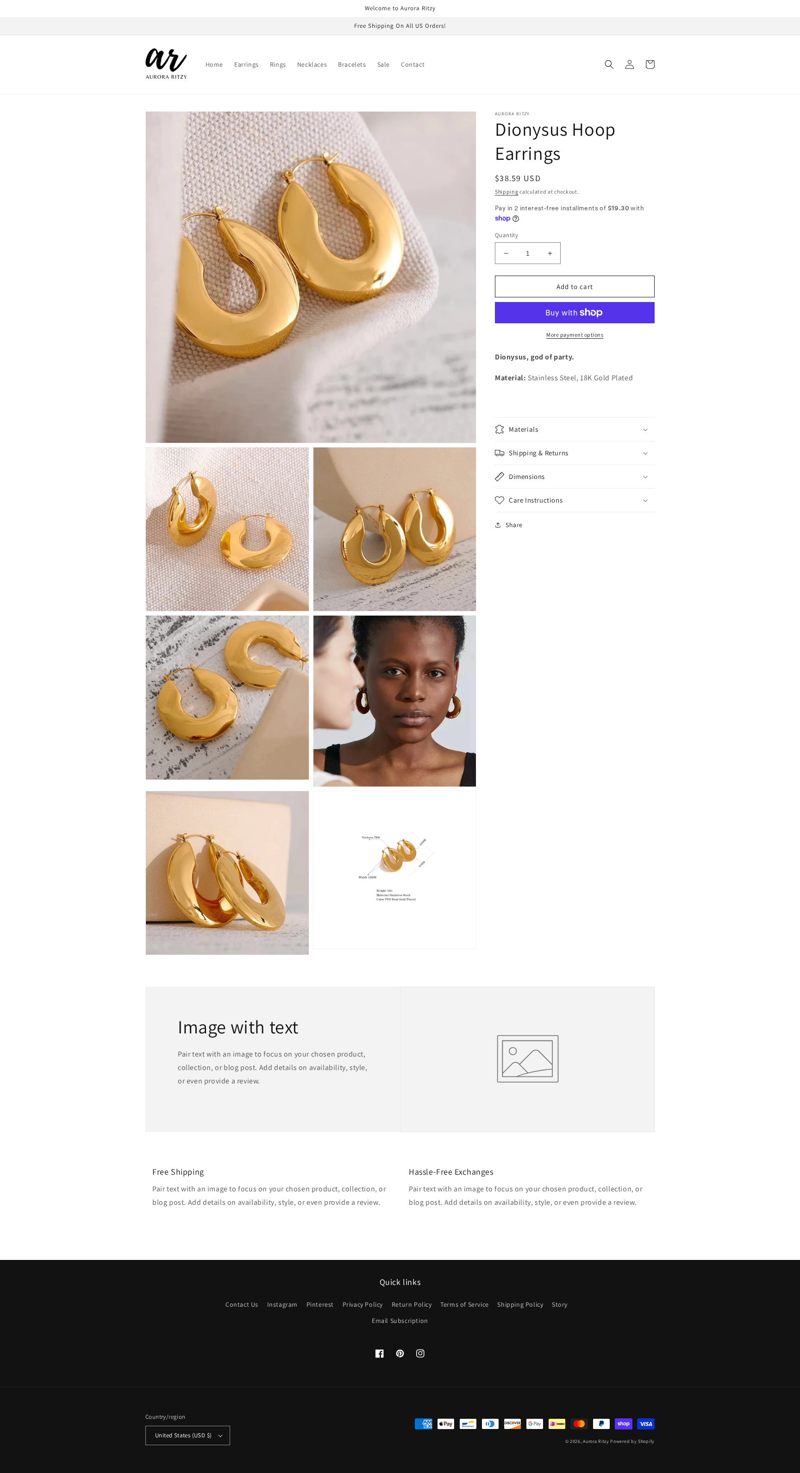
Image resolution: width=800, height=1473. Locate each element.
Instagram (282, 1304)
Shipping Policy (520, 1304)
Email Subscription (400, 1320)
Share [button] (514, 525)
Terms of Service (464, 1304)
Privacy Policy (363, 1304)
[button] (609, 64)
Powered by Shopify (632, 1441)
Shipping (507, 191)
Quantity (506, 235)
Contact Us (241, 1304)
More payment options (574, 334)
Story (560, 1304)
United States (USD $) (183, 1435)
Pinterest (320, 1304)
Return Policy (412, 1304)
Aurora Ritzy (596, 1441)
